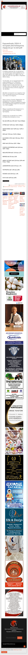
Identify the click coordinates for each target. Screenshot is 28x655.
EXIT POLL (14, 53)
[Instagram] (13, 634)
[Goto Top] (24, 646)
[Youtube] (15, 634)
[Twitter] (14, 634)
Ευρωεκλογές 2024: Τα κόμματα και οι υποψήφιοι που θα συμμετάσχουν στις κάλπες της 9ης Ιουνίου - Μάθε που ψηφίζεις (11, 202)
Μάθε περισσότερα (18, 649)
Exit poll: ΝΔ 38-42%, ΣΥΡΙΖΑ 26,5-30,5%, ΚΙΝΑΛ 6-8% (22, 199)
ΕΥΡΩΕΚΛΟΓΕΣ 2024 (7, 53)
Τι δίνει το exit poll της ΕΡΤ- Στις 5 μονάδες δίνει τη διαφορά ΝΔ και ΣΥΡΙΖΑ (22, 211)
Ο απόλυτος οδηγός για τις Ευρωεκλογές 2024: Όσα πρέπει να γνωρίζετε (5, 200)
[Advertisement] (14, 232)
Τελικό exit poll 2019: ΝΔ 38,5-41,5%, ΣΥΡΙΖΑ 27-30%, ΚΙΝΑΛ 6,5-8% (16, 199)
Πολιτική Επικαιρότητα (8, 51)
